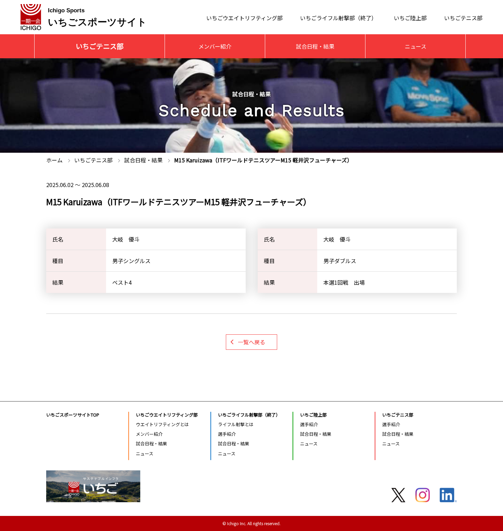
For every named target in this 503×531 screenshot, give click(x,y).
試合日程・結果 (315, 46)
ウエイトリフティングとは (162, 424)
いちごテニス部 (463, 17)
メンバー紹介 (214, 46)
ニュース (415, 46)
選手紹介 (227, 434)
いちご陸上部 (410, 17)
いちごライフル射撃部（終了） (338, 17)
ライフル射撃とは (236, 424)
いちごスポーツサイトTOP (72, 414)
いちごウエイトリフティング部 (244, 17)
